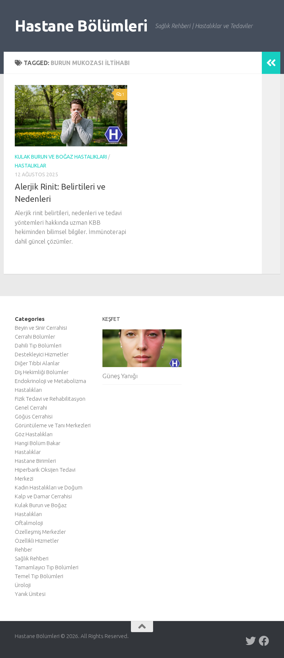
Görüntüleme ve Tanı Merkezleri (53, 425)
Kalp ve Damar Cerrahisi (43, 496)
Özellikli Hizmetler (37, 540)
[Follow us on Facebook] (264, 641)
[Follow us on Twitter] (251, 641)
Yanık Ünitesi (30, 594)
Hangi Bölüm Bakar (37, 443)
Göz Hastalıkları (34, 434)
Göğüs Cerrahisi (34, 416)
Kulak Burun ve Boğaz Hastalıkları (61, 157)
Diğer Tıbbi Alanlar (37, 363)
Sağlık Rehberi (31, 558)
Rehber (23, 549)
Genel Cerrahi (31, 407)
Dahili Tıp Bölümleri (38, 345)
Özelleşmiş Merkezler (40, 532)
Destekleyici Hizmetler (41, 354)
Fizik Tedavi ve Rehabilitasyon (50, 399)
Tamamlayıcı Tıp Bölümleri (46, 567)
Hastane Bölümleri (81, 25)
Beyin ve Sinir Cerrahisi (41, 328)
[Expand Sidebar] (271, 63)
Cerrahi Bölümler (35, 336)
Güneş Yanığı (120, 375)
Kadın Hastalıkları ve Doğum (48, 487)
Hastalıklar (30, 166)
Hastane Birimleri (35, 461)
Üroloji (23, 585)
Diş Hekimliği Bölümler (41, 372)
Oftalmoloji (29, 523)
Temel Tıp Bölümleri (39, 576)
